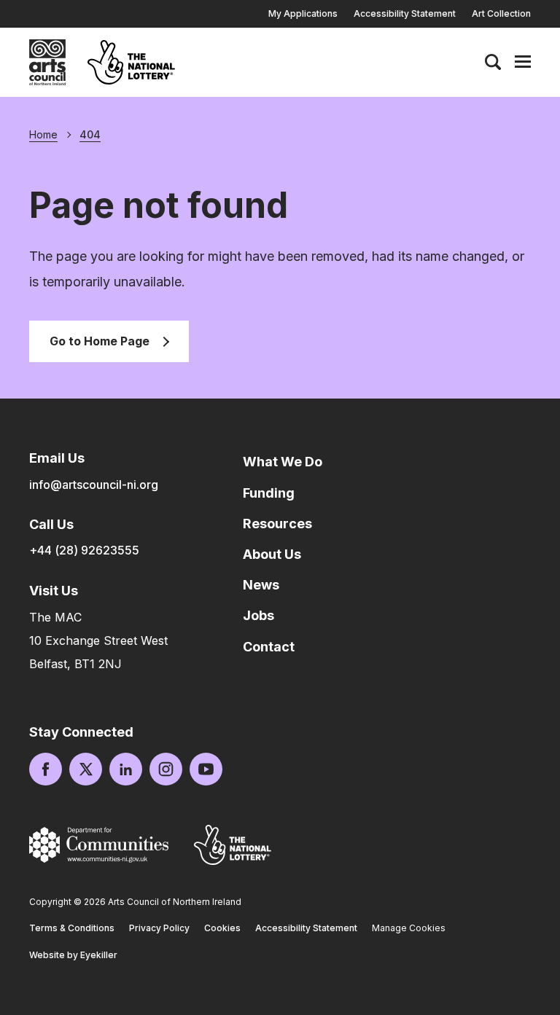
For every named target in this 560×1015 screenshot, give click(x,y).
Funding (269, 493)
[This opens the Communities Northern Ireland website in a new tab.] (98, 845)
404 (90, 135)
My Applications (303, 13)
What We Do (282, 461)
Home (43, 135)
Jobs (258, 615)
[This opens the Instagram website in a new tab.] (165, 769)
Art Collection (501, 13)
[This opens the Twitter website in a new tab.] (85, 769)
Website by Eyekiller (73, 954)
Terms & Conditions (71, 927)
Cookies (222, 927)
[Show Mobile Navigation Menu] (523, 62)
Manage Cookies (409, 927)
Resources (277, 523)
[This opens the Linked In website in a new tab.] (125, 769)
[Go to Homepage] (47, 62)
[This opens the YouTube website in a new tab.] (206, 769)
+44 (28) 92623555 (84, 550)
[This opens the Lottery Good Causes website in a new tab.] (232, 844)
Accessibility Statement (405, 13)
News (261, 584)
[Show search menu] (493, 62)
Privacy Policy (159, 927)
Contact (269, 646)
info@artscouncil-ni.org (93, 484)
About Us (272, 554)
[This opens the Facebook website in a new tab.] (45, 769)
